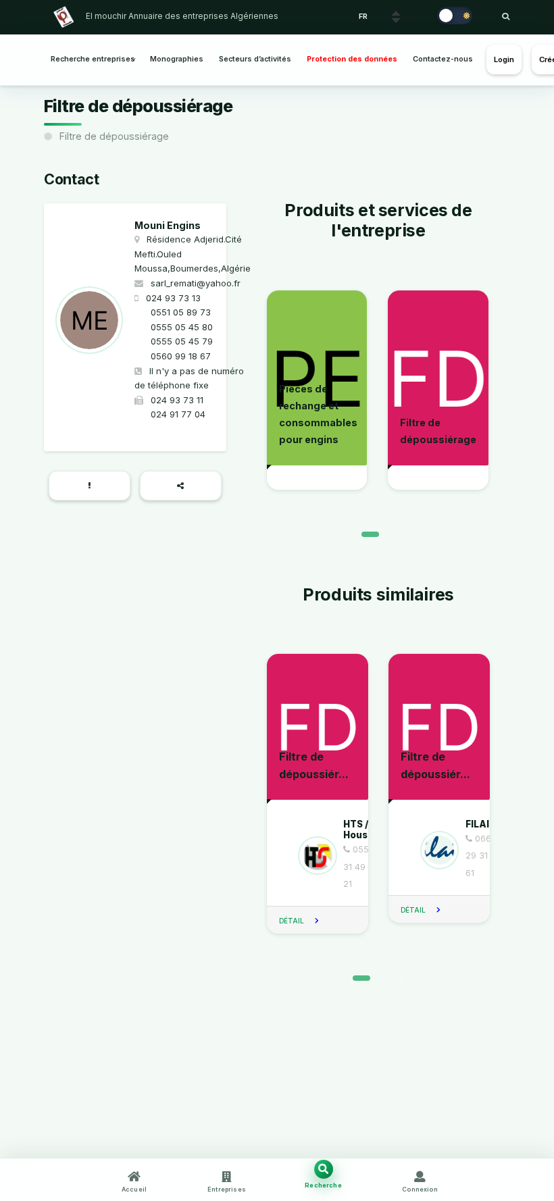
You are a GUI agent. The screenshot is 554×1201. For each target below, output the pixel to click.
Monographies (176, 59)
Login (504, 59)
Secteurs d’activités (255, 59)
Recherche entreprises (93, 59)
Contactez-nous (443, 59)
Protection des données (352, 59)
